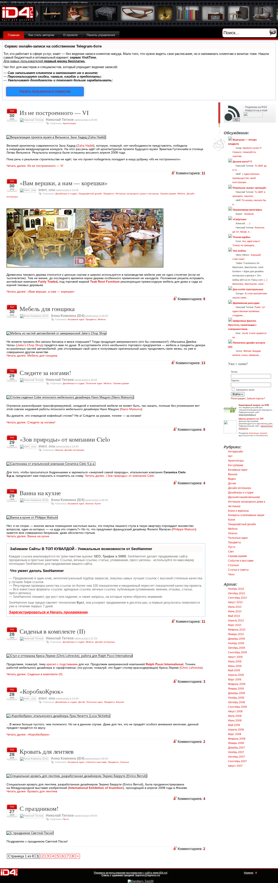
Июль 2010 (235, 606)
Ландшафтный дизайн (90, 193)
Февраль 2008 (236, 738)
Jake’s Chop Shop (29, 345)
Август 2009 (235, 657)
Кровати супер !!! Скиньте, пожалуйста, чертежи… (246, 152)
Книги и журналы (238, 510)
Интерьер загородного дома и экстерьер (137, 193)
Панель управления (101, 35)
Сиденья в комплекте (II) (52, 631)
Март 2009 (234, 679)
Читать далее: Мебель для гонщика (32, 355)
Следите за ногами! (45, 373)
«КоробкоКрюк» (41, 691)
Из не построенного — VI (54, 112)
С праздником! (39, 808)
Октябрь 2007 (236, 756)
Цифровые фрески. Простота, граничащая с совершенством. (242, 324)
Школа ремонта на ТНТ (251, 419)
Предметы (108, 193)
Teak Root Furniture (105, 281)
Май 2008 (234, 725)
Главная (14, 35)
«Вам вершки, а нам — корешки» (64, 183)
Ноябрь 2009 (236, 643)
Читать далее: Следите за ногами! (31, 422)
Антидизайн (235, 451)
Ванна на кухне (40, 493)
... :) (248, 223)
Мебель (181, 193)
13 (203, 363)
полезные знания (258, 433)
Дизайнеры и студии (66, 193)
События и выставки (96, 762)
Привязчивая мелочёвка (247, 209)
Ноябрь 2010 (236, 588)
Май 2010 (234, 616)
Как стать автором (41, 35)
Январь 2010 (236, 634)
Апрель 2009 (236, 675)
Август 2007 (235, 765)
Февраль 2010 (236, 629)
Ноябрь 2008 (236, 697)
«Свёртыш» (240, 219)
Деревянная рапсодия (246, 303)
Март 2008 (234, 734)
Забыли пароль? (256, 398)
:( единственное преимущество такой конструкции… (245, 178)
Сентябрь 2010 (237, 597)
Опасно (232, 533)
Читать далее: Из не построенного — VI (35, 165)
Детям (81, 702)
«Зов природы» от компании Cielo (65, 439)
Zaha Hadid (85, 145)
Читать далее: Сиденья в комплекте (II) (35, 674)
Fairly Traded (48, 281)
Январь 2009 (236, 688)
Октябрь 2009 (236, 647)
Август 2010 (235, 602)
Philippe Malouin (184, 529)
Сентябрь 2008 (237, 706)
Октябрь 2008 (236, 702)
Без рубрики (235, 465)
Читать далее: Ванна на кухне (28, 536)
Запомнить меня (244, 389)
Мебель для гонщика (47, 309)
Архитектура (69, 123)
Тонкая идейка (241, 237)
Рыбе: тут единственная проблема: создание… (248, 311)
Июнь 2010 (235, 611)
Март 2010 (234, 625)
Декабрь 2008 (236, 693)
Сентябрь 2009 (237, 652)
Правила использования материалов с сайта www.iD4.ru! (130, 873)
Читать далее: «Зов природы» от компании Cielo (119, 475)
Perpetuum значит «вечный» (249, 188)
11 (203, 173)
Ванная (59, 450)
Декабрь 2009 (236, 638)
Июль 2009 (235, 661)
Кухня (98, 503)
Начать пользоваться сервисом (45, 91)
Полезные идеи (94, 383)
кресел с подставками (62, 664)
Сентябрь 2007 (237, 761)
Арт (230, 456)
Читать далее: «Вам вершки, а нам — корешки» (41, 291)
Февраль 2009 (236, 684)
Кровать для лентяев (47, 751)
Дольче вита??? (242, 161)
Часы (231, 574)
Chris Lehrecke (191, 667)
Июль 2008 (235, 716)
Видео (232, 478)
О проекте (70, 35)
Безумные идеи (76, 319)
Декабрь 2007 (236, 747)
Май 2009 (234, 670)
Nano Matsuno (131, 409)
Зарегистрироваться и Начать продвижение (48, 612)
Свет (231, 551)
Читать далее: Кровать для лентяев (32, 791)
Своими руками (168, 193)
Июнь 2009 (235, 666)
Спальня (124, 762)
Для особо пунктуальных (248, 289)
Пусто (66, 819)
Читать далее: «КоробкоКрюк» (28, 734)
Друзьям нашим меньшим (244, 497)
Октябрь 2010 (236, 593)
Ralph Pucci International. (165, 664)
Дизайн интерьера (74, 450)
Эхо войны (239, 250)
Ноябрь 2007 (236, 752)
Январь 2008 (236, 743)
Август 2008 (235, 711)
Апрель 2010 (236, 620)
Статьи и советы (238, 569)
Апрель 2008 (236, 729)
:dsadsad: (249, 214)
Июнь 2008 (235, 720)
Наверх (248, 873)
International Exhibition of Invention (96, 788)
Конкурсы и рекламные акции (246, 515)
